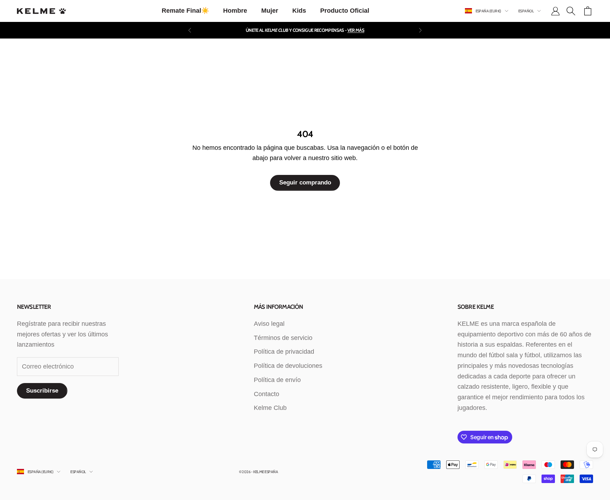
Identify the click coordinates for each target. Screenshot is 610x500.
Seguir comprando (305, 182)
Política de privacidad (284, 351)
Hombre (235, 10)
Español (526, 10)
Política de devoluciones (288, 365)
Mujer (269, 10)
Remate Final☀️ (185, 10)
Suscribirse (42, 390)
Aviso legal (269, 323)
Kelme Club (270, 407)
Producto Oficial (344, 10)
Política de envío (277, 379)
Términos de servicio (283, 337)
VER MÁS (355, 30)
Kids (299, 10)
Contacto (266, 394)
